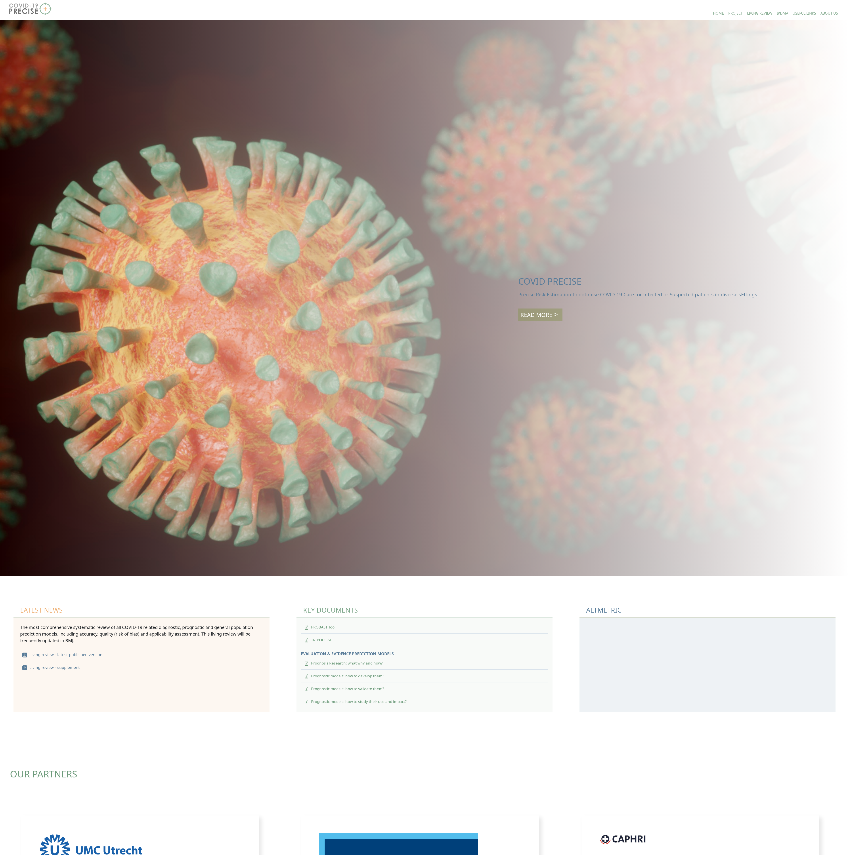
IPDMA (782, 13)
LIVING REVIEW (759, 13)
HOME (718, 13)
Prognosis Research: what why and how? (346, 663)
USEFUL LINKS (804, 13)
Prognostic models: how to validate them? (347, 688)
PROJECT (735, 13)
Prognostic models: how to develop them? (347, 675)
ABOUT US (829, 13)
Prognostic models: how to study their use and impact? (359, 701)
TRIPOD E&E (321, 639)
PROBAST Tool (323, 627)
